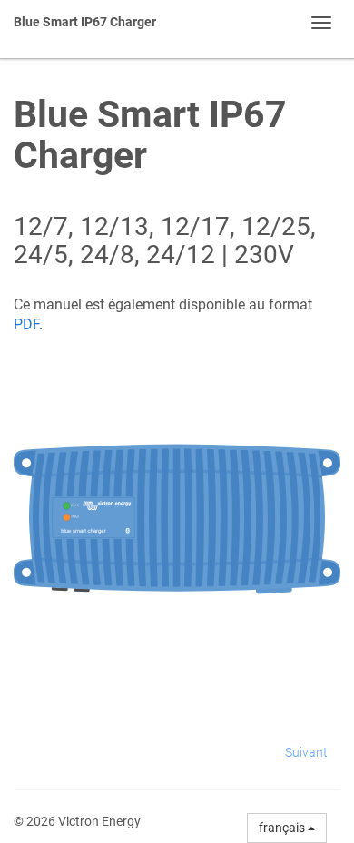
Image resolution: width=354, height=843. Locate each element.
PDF (26, 324)
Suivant (306, 752)
